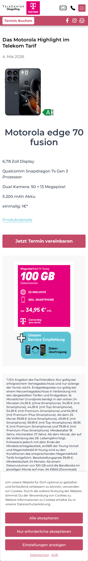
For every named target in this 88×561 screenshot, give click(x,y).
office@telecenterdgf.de (63, 8)
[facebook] (67, 20)
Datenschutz (39, 555)
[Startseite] (13, 8)
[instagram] (74, 20)
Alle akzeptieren (44, 518)
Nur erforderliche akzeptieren (44, 531)
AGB (54, 555)
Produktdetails (17, 220)
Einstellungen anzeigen (44, 544)
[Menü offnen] (82, 8)
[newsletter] (82, 20)
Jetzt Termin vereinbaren (44, 241)
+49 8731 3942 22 (73, 8)
